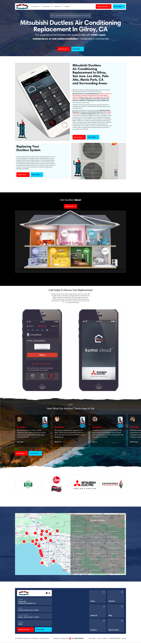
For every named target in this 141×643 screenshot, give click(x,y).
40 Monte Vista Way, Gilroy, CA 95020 (28, 610)
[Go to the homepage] (24, 593)
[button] (35, 6)
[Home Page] (22, 6)
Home (52, 15)
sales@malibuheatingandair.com (27, 603)
